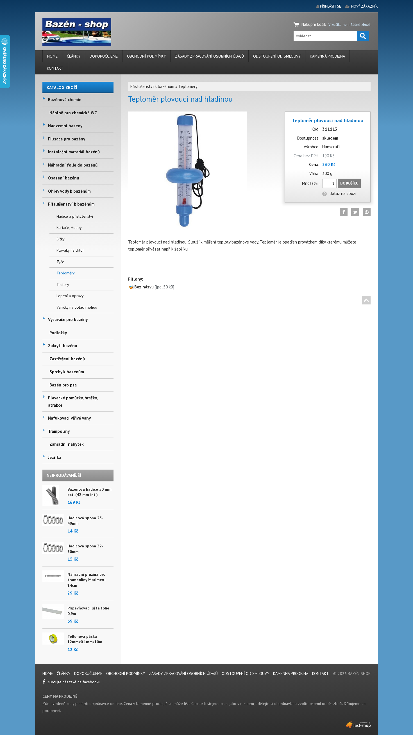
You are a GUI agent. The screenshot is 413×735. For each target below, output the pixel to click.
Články (73, 56)
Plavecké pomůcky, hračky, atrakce (72, 401)
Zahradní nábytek (66, 444)
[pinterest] (367, 212)
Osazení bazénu (63, 178)
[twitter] (355, 212)
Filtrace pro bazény (66, 139)
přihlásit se (330, 6)
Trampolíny (59, 431)
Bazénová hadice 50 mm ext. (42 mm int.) (89, 492)
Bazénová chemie (64, 99)
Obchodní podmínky (146, 56)
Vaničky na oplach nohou (76, 307)
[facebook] (344, 212)
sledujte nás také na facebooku (73, 681)
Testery (62, 284)
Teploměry (65, 273)
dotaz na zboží (343, 193)
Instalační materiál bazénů (74, 151)
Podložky (58, 332)
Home (52, 56)
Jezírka (54, 457)
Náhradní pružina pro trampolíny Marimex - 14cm (86, 580)
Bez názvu (144, 287)
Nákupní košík (313, 24)
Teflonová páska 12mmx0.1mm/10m (84, 639)
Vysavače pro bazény (68, 319)
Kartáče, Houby (69, 227)
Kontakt (55, 68)
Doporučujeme (104, 56)
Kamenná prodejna (327, 56)
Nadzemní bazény (65, 125)
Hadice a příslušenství (74, 216)
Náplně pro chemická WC (73, 112)
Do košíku (349, 183)
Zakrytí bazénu (62, 345)
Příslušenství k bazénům (71, 204)
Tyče (60, 261)
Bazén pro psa (63, 385)
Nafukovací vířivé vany (69, 418)
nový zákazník (364, 6)
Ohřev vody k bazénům (69, 191)
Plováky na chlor (70, 250)
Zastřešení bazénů (67, 358)
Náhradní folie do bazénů (72, 165)
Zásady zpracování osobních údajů (209, 56)
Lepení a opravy (70, 295)
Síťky (60, 239)
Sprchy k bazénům (66, 371)
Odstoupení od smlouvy (277, 56)
